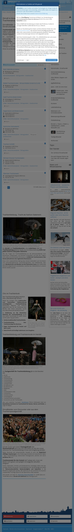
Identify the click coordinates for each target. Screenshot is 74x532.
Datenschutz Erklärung (41, 13)
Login (27, 60)
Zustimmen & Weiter (52, 60)
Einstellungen (20, 60)
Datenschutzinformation (23, 30)
